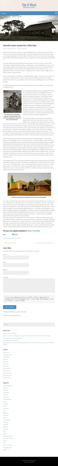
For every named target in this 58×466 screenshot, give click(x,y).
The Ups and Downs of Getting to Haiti (45, 243)
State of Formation (33, 230)
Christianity (6, 392)
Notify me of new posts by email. (12, 315)
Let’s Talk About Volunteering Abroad (12, 338)
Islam (4, 431)
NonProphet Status (8, 436)
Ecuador (5, 401)
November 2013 (7, 375)
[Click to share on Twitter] (15, 234)
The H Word (33, 460)
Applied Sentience (7, 385)
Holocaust (5, 415)
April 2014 (5, 364)
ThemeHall (31, 462)
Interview (5, 429)
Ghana (9, 238)
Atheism (5, 388)
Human (5, 418)
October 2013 (6, 377)
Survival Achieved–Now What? (10, 340)
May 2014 (5, 361)
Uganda (5, 450)
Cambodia (5, 390)
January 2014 (6, 371)
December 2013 (7, 373)
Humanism (6, 422)
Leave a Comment (22, 48)
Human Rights (6, 420)
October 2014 (6, 352)
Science (5, 440)
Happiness (6, 413)
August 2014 (6, 357)
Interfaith (5, 427)
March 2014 (6, 366)
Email (5, 262)
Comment (5, 277)
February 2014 (7, 368)
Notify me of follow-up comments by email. (15, 312)
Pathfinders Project (16, 238)
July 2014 (5, 359)
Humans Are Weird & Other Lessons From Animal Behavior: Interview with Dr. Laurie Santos (26, 335)
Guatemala (6, 408)
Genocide (5, 404)
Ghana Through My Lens (9, 243)
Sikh (4, 443)
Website (5, 270)
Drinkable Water (7, 399)
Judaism (5, 434)
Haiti (4, 411)
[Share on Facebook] (13, 234)
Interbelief (5, 424)
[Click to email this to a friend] (17, 234)
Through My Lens (7, 447)
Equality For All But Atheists (10, 333)
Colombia (5, 395)
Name (5, 254)
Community (6, 397)
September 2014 (7, 355)
